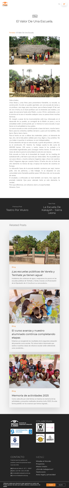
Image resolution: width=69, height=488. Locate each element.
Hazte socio (41, 472)
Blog (35, 16)
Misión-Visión (41, 467)
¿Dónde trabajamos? (44, 469)
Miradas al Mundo (43, 461)
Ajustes (61, 485)
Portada (12, 33)
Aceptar (51, 485)
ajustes (5, 486)
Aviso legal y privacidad (45, 475)
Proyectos (40, 464)
